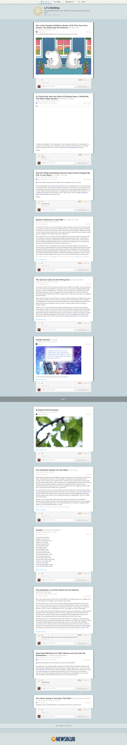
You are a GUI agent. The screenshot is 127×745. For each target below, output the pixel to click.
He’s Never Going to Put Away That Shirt (53, 698)
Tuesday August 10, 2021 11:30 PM (47, 282)
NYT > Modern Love (42, 702)
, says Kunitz (42, 562)
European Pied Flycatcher (47, 410)
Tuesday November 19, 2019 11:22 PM (48, 700)
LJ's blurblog (51, 8)
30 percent (51, 624)
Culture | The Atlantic (42, 224)
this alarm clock (54, 186)
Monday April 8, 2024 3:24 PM (45, 29)
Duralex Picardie (69, 147)
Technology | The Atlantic (43, 284)
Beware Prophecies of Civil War (49, 220)
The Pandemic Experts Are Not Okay (52, 470)
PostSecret (40, 344)
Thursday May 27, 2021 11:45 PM (46, 412)
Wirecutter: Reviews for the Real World (47, 103)
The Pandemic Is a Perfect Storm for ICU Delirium (57, 590)
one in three (83, 625)
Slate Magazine (41, 32)
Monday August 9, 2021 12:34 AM (46, 342)
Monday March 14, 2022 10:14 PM (46, 177)
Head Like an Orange (43, 414)
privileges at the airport (78, 314)
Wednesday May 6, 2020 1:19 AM (46, 594)
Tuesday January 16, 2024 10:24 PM (47, 100)
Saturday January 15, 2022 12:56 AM (47, 222)
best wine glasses (44, 671)
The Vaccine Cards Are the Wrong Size (53, 280)
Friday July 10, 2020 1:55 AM (45, 472)
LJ (42, 79)
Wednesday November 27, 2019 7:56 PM (48, 657)
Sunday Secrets (43, 340)
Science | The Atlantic (43, 474)
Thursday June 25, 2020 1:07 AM (46, 532)
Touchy (39, 530)
